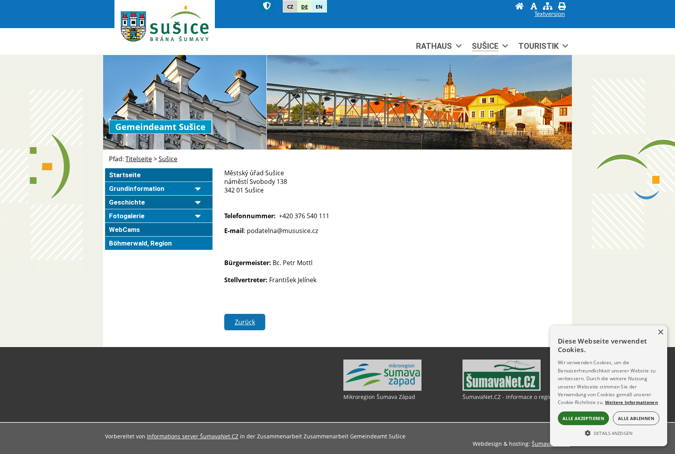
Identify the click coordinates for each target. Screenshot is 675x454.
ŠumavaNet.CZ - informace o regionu (510, 397)
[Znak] (267, 6)
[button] (608, 432)
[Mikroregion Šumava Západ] (382, 389)
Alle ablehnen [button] (636, 418)
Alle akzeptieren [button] (583, 418)
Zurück (245, 322)
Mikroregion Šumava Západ (379, 397)
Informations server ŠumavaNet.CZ (192, 436)
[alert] (608, 386)
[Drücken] (561, 7)
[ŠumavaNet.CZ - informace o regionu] (501, 389)
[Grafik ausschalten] (533, 7)
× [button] (660, 332)
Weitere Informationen (631, 402)
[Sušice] (164, 26)
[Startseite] (519, 7)
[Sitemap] (547, 7)
